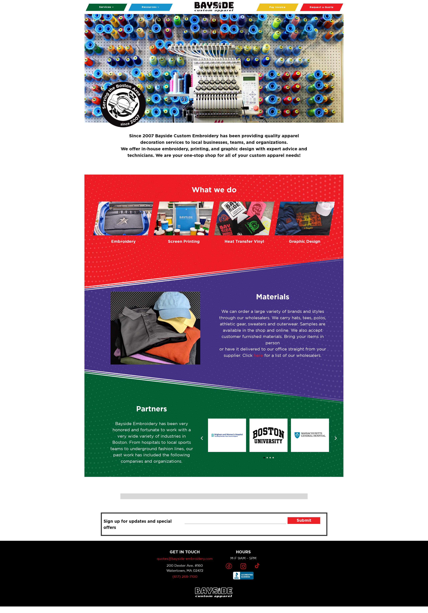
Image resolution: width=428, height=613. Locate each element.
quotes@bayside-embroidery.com (185, 558)
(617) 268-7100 (184, 576)
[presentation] (202, 438)
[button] (264, 457)
